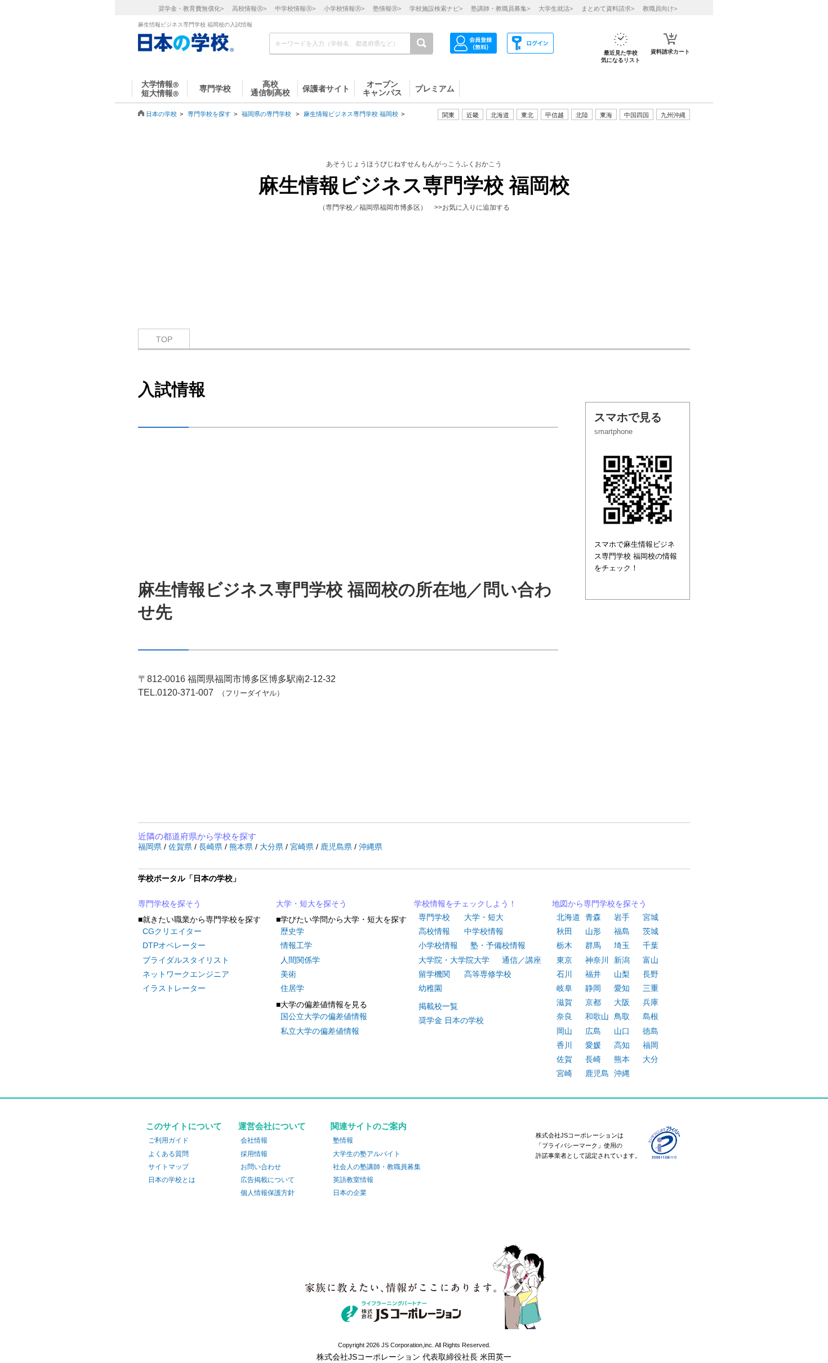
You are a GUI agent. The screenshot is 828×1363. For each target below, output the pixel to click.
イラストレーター (174, 988)
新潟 (622, 959)
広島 (593, 1030)
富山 (650, 959)
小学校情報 (438, 945)
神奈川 (597, 959)
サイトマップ (168, 1167)
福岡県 (151, 846)
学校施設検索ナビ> (435, 8)
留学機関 (434, 974)
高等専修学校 (487, 974)
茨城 (650, 931)
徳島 (650, 1030)
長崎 (593, 1059)
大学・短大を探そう (311, 903)
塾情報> (387, 8)
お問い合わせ (261, 1167)
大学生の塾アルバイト (366, 1154)
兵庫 (650, 1002)
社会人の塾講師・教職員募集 (377, 1167)
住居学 (292, 988)
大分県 (273, 846)
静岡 (593, 988)
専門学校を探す (209, 113)
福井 (593, 974)
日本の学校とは (171, 1180)
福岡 (650, 1045)
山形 (593, 931)
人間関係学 (300, 959)
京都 (593, 1002)
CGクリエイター (172, 931)
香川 (564, 1045)
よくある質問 (168, 1154)
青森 (593, 917)
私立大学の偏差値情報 (320, 1030)
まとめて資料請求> (607, 8)
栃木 (564, 945)
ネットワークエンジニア (186, 974)
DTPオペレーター (174, 945)
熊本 (622, 1059)
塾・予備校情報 (498, 945)
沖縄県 (370, 846)
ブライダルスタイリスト (186, 959)
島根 (650, 1016)
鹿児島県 (337, 846)
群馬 (593, 945)
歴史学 (292, 931)
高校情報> (249, 8)
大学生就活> (555, 8)
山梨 (622, 974)
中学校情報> (295, 8)
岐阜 (564, 988)
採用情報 (254, 1154)
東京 (564, 959)
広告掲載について (268, 1180)
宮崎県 (303, 846)
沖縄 (622, 1073)
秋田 (564, 931)
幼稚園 (430, 988)
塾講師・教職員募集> (500, 8)
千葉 (650, 945)
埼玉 (622, 945)
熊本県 (242, 846)
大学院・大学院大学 (454, 959)
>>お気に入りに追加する (472, 207)
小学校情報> (344, 8)
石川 (564, 974)
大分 (650, 1059)
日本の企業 (350, 1193)
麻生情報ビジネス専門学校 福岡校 (351, 113)
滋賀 (564, 1002)
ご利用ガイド (168, 1140)
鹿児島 (597, 1073)
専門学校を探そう (169, 903)
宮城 (650, 917)
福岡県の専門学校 (266, 113)
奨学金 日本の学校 (451, 1020)
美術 (288, 974)
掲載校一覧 (438, 1006)
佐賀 (564, 1059)
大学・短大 (484, 917)
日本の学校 (161, 113)
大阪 (622, 1002)
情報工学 (296, 945)
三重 (650, 988)
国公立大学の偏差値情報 (324, 1016)
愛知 (622, 988)
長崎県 (212, 846)
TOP (164, 339)
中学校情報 (484, 931)
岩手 (622, 917)
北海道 (500, 115)
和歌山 (597, 1016)
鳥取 (622, 1016)
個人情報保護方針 (268, 1193)
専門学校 (434, 917)
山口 (622, 1030)
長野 (650, 974)
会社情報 (254, 1140)
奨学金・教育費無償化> (191, 8)
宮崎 (564, 1073)
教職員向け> (660, 8)
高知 (622, 1045)
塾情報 (343, 1140)
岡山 (564, 1030)
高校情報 (434, 931)
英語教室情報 (353, 1180)
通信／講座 (521, 959)
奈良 (564, 1016)
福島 (622, 931)
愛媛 (593, 1045)
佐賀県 (181, 846)
